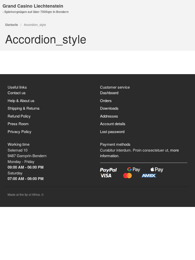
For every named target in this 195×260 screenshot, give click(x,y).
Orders (106, 100)
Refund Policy (19, 116)
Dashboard (109, 92)
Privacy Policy (19, 131)
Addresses (109, 116)
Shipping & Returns (24, 108)
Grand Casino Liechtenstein (33, 6)
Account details (112, 123)
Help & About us (21, 100)
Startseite (11, 24)
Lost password (112, 131)
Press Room (18, 123)
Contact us (17, 92)
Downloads (109, 108)
